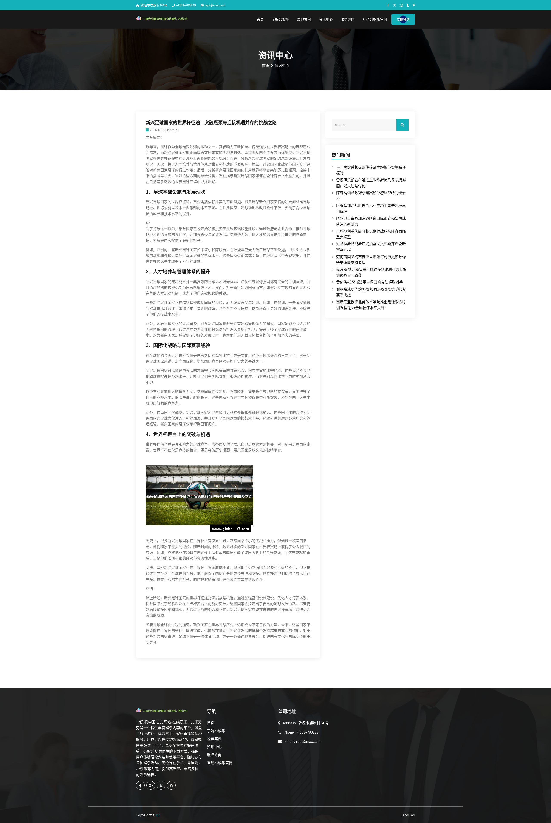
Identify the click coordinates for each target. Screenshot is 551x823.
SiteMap (408, 815)
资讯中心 (326, 19)
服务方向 (347, 19)
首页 (260, 19)
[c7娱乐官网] (169, 18)
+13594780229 (186, 5)
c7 (157, 815)
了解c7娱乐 (280, 19)
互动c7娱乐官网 (374, 19)
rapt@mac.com (215, 5)
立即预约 (403, 19)
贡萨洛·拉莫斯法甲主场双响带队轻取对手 (369, 282)
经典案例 (304, 19)
